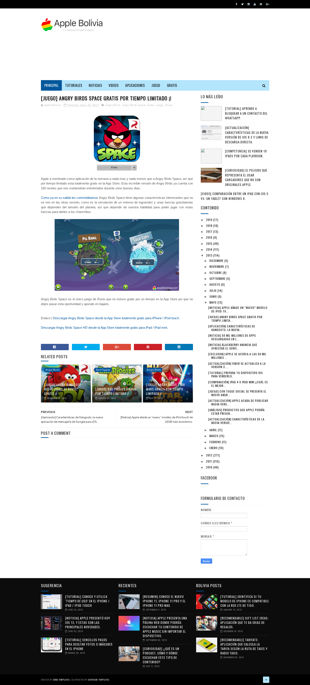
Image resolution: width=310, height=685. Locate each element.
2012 (209, 455)
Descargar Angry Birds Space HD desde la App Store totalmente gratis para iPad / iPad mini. (104, 327)
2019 (209, 219)
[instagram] (248, 4)
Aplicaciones (135, 85)
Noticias (95, 85)
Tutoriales (73, 85)
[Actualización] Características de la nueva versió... (236, 421)
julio (213, 290)
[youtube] (254, 4)
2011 (209, 461)
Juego (155, 85)
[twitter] (242, 4)
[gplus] (267, 4)
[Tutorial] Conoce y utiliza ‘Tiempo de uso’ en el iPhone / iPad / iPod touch (87, 601)
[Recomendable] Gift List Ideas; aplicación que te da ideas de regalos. (244, 622)
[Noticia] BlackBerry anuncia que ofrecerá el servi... (232, 346)
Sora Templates (61, 679)
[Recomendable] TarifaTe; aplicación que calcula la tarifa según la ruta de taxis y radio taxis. (243, 646)
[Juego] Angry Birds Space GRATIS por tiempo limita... (235, 319)
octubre (216, 272)
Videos (114, 85)
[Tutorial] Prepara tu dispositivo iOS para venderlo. (235, 374)
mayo (213, 302)
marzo (214, 435)
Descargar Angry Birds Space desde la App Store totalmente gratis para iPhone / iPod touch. (116, 318)
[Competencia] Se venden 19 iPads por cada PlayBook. (246, 153)
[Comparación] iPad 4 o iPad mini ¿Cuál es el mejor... (238, 384)
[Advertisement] (192, 44)
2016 (209, 237)
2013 (209, 255)
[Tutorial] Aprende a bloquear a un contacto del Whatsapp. (246, 113)
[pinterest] (260, 4)
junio (213, 296)
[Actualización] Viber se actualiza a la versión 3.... (237, 365)
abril (213, 430)
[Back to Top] (266, 680)
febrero (215, 442)
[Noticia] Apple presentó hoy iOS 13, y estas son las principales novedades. (87, 622)
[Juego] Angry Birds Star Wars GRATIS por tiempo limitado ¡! (165, 389)
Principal (51, 85)
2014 (209, 249)
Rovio (169, 105)
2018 (209, 225)
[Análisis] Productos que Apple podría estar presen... (236, 412)
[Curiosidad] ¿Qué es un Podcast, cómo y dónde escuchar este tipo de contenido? (161, 655)
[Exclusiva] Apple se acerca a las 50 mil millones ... (237, 356)
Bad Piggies (103, 369)
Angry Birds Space (133, 105)
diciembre (216, 260)
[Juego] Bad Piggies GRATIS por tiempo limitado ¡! (116, 391)
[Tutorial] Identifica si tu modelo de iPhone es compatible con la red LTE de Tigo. (244, 601)
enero (213, 447)
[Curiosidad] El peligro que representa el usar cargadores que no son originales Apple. (246, 177)
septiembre (217, 278)
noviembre (217, 266)
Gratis (172, 85)
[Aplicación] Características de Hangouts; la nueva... (231, 328)
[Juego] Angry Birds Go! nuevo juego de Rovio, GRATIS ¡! (62, 389)
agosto (215, 284)
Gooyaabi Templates (98, 679)
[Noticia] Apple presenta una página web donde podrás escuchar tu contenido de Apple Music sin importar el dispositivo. (165, 627)
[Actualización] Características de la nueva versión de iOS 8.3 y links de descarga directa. (246, 134)
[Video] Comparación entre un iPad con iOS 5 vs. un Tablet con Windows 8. (234, 196)
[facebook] (236, 4)
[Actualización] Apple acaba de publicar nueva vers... (238, 402)
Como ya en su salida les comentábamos (69, 197)
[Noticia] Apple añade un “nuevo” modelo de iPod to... (237, 309)
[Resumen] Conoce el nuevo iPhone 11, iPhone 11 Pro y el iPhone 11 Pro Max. (164, 601)
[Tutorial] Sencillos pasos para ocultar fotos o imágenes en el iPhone (89, 644)
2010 (209, 467)
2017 (209, 231)
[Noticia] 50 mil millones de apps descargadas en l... (232, 337)
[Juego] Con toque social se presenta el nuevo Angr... (237, 393)
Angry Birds (112, 105)
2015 (209, 243)
